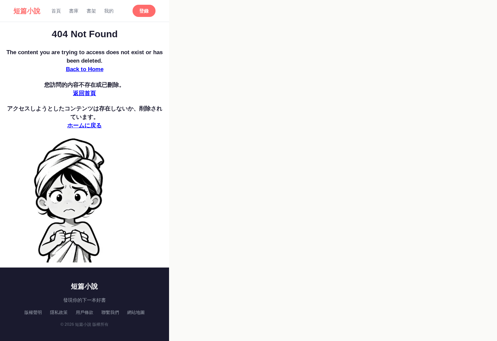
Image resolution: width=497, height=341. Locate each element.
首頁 (56, 11)
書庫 (73, 11)
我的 (109, 11)
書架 (91, 11)
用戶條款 (84, 312)
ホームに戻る (84, 125)
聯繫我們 (110, 312)
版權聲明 (33, 312)
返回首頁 (84, 93)
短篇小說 (27, 11)
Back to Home (84, 69)
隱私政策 (59, 312)
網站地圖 (136, 312)
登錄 (144, 11)
